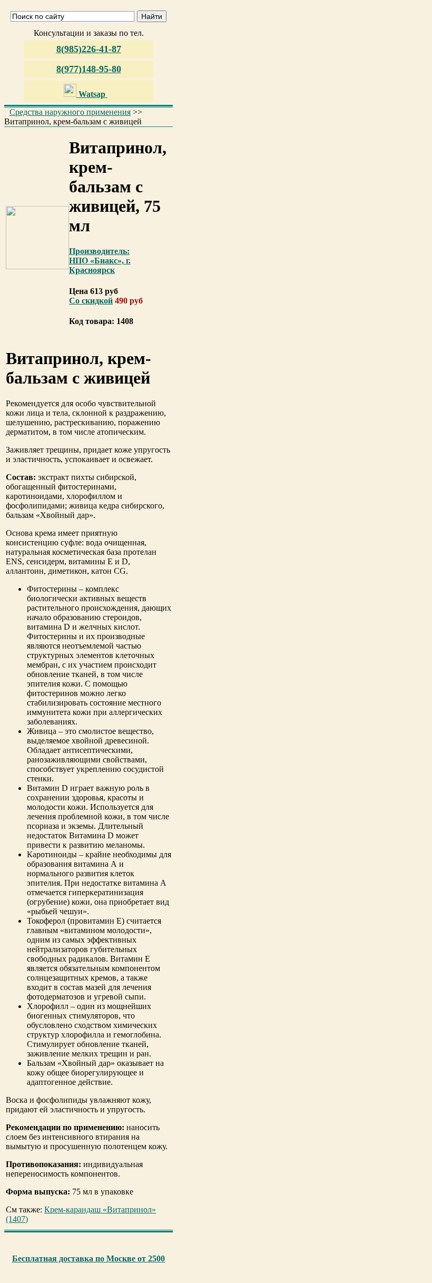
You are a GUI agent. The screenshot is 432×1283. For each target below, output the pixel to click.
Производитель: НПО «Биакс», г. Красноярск (100, 261)
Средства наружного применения (70, 111)
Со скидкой (91, 300)
